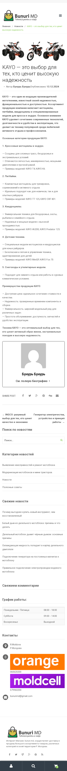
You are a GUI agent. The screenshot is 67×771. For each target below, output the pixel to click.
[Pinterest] (35, 754)
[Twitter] (16, 754)
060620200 (15, 671)
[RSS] (42, 754)
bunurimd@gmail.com (21, 696)
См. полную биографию (32, 381)
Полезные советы (12, 487)
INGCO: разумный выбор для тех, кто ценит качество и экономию (17, 418)
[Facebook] (9, 754)
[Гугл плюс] (29, 754)
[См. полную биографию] (49, 381)
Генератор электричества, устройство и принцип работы (49, 418)
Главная (6, 26)
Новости (18, 26)
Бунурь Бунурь (21, 86)
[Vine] (22, 754)
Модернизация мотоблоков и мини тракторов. (27, 472)
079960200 (15, 690)
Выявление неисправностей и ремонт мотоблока (28, 465)
